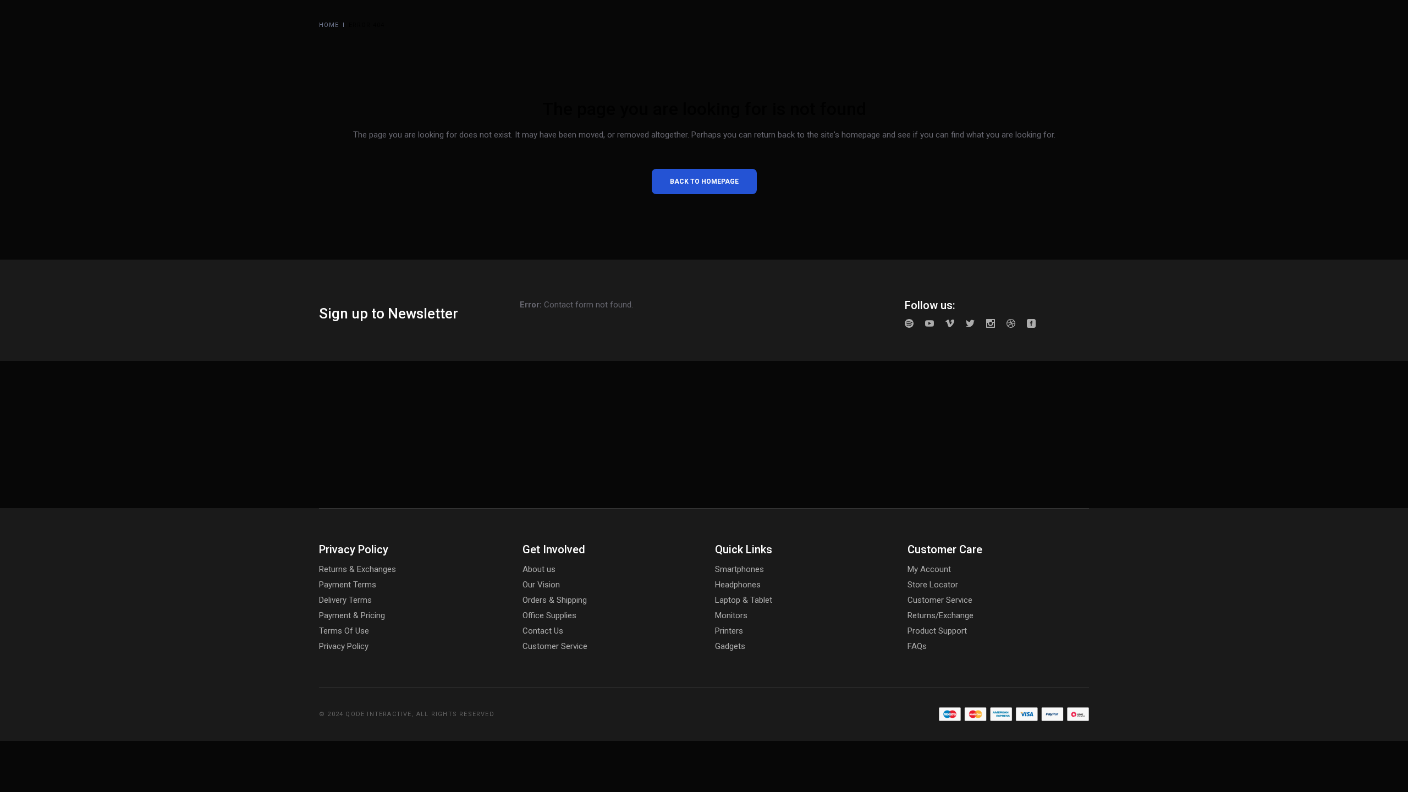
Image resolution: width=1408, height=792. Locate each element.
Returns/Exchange (941, 615)
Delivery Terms (345, 600)
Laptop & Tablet (743, 600)
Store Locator (933, 585)
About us (539, 569)
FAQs (917, 646)
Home (329, 25)
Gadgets (730, 646)
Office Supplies (549, 615)
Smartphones (739, 569)
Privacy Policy (344, 646)
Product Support (937, 631)
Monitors (731, 615)
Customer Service (554, 646)
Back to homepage (704, 181)
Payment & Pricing (352, 615)
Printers (729, 631)
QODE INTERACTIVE (378, 714)
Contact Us (542, 631)
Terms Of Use (344, 631)
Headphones (738, 585)
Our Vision (541, 585)
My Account (929, 569)
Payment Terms (347, 585)
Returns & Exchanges (357, 569)
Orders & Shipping (554, 600)
